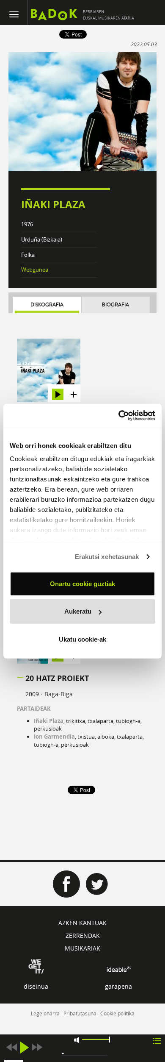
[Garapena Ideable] (118, 969)
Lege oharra (45, 1013)
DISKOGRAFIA (46, 305)
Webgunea (34, 269)
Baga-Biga (58, 694)
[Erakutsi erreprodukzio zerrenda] (157, 1040)
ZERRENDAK (83, 935)
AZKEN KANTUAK (82, 923)
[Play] (24, 1047)
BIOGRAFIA (115, 305)
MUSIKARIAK (82, 948)
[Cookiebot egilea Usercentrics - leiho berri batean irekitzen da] (118, 415)
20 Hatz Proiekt (57, 678)
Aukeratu (77, 611)
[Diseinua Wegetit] (36, 966)
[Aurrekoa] (11, 1047)
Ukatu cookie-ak (82, 638)
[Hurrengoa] (36, 1047)
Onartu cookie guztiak (82, 583)
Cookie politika (117, 1013)
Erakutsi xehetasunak (107, 556)
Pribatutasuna (79, 1013)
